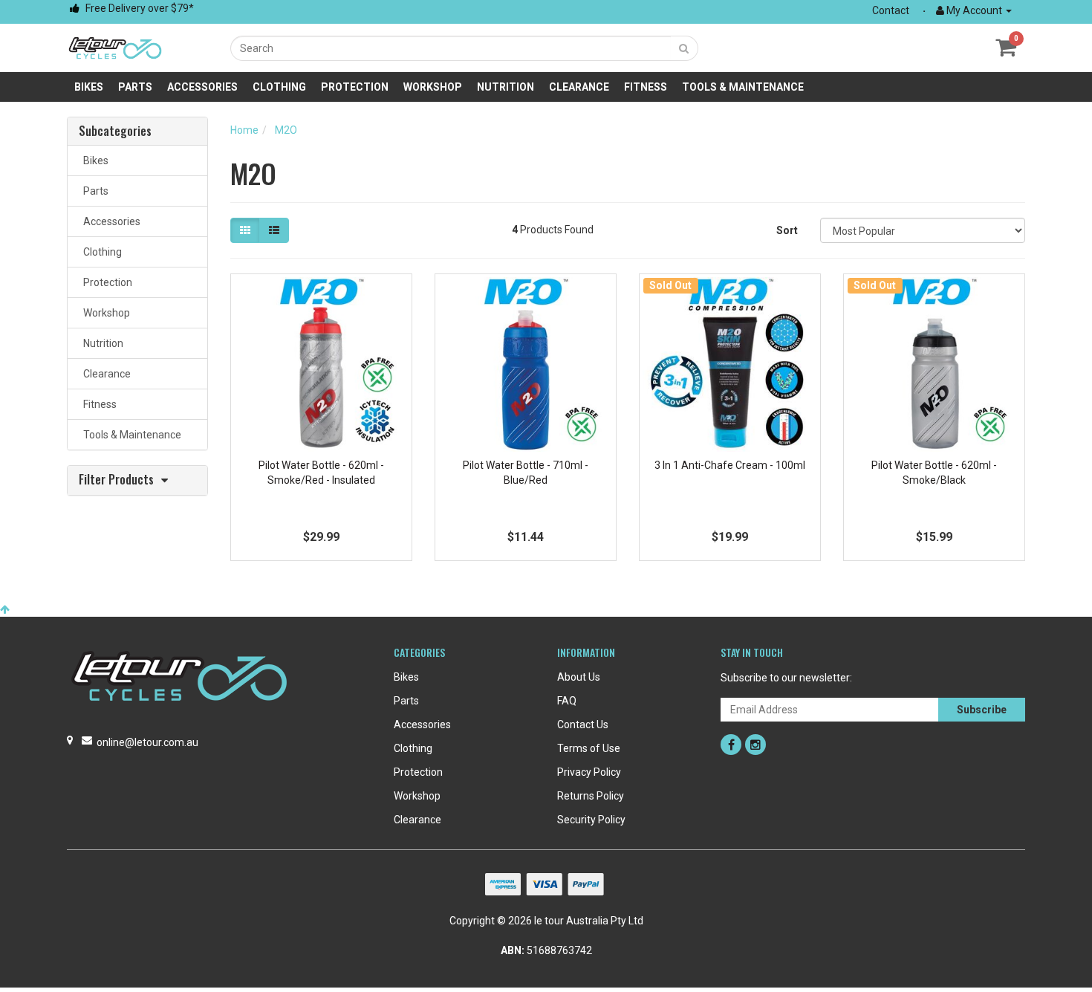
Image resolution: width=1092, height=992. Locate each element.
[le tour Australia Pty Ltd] (115, 47)
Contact (890, 10)
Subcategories (115, 131)
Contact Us (582, 724)
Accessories (202, 87)
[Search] (684, 48)
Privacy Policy (589, 772)
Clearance (579, 87)
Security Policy (591, 820)
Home (244, 130)
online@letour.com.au (147, 742)
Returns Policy (590, 796)
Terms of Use (588, 748)
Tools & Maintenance (743, 87)
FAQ (566, 701)
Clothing (279, 87)
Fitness (645, 87)
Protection (355, 87)
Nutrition (505, 87)
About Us (578, 677)
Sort (787, 230)
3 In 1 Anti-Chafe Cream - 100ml (729, 465)
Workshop (432, 87)
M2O (286, 130)
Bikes (88, 87)
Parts (135, 87)
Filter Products (116, 480)
